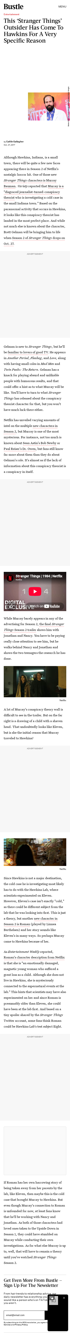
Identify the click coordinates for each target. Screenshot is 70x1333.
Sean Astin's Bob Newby (39, 443)
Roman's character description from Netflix (34, 957)
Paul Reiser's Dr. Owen (20, 449)
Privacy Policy (21, 1324)
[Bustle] (13, 6)
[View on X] (35, 1151)
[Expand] (52, 1298)
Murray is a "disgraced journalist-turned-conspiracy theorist (34, 192)
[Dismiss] (64, 1298)
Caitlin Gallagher (15, 141)
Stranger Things (16, 180)
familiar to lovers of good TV (28, 352)
